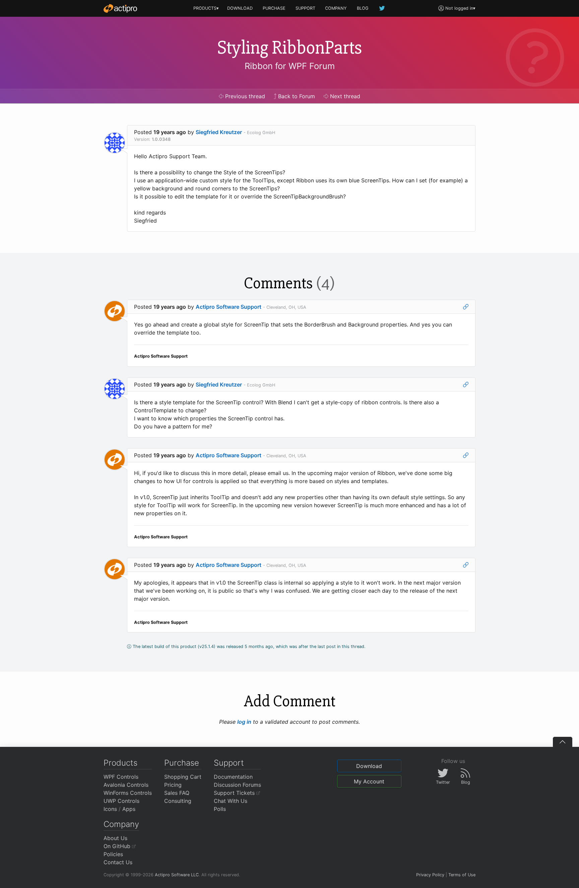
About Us (115, 838)
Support (229, 763)
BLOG (363, 8)
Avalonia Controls (126, 784)
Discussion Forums (237, 784)
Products (120, 763)
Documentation (233, 776)
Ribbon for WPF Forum (290, 66)
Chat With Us (230, 800)
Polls (220, 809)
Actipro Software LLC (177, 874)
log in (244, 721)
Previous (244, 96)
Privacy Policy (430, 874)
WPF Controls (121, 776)
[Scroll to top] (562, 742)
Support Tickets (235, 792)
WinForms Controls (128, 792)
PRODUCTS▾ (206, 8)
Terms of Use (461, 874)
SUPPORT (305, 8)
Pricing (173, 784)
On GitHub (118, 846)
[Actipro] (120, 8)
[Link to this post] (465, 306)
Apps (128, 809)
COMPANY (336, 8)
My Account (369, 781)
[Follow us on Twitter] (382, 8)
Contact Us (118, 862)
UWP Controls (121, 800)
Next (344, 96)
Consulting (177, 800)
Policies (113, 854)
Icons (110, 809)
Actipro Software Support (228, 306)
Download (369, 766)
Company (121, 824)
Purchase (181, 763)
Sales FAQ (176, 792)
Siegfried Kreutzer (219, 132)
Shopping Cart (182, 776)
